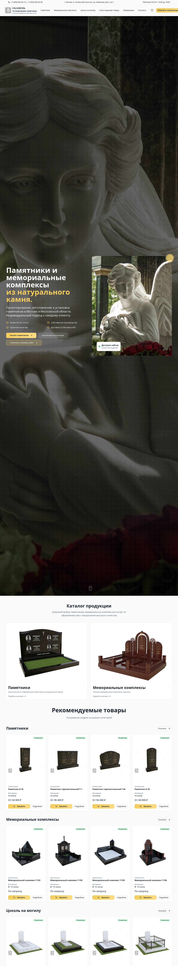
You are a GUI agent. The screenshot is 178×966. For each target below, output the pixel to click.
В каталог (162, 728)
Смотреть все (48, 653)
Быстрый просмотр (26, 759)
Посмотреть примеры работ (22, 342)
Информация (128, 10)
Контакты (142, 10)
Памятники (45, 10)
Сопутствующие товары (109, 10)
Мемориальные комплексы (65, 10)
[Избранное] (152, 10)
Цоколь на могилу (88, 10)
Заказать (21, 806)
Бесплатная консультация (53, 335)
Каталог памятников (19, 335)
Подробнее (37, 806)
